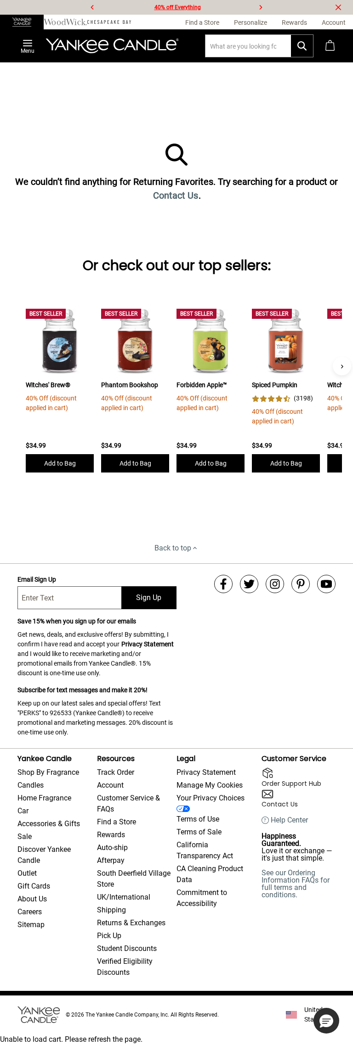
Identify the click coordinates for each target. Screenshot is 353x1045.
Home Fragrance (44, 798)
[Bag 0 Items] (330, 46)
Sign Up (148, 597)
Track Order (115, 772)
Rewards (111, 834)
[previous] (92, 7)
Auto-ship (112, 847)
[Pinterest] (300, 584)
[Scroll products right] (342, 366)
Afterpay (111, 860)
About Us (32, 899)
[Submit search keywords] (302, 46)
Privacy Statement (147, 644)
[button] (326, 1021)
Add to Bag (60, 463)
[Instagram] (275, 584)
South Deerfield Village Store (134, 879)
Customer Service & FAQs (128, 803)
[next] (260, 7)
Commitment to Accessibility (201, 898)
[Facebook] (223, 584)
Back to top (172, 548)
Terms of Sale (199, 832)
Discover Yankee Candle (44, 855)
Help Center (289, 820)
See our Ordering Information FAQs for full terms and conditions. (296, 883)
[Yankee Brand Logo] (112, 46)
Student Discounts (127, 948)
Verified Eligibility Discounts (125, 967)
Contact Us (175, 195)
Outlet (27, 873)
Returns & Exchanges (131, 922)
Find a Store (116, 821)
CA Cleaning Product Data (209, 874)
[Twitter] (249, 584)
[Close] (338, 7)
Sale (24, 836)
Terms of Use (197, 819)
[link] (282, 398)
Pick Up (109, 935)
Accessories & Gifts (48, 823)
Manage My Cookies (209, 785)
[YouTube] (326, 584)
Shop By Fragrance (48, 772)
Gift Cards (33, 886)
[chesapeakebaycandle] (109, 22)
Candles (30, 785)
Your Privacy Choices (210, 798)
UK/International (123, 897)
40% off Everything (177, 7)
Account (110, 785)
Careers (29, 911)
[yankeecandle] (22, 22)
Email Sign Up (36, 579)
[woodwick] (65, 22)
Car (22, 810)
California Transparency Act (204, 850)
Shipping (111, 910)
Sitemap (31, 924)
